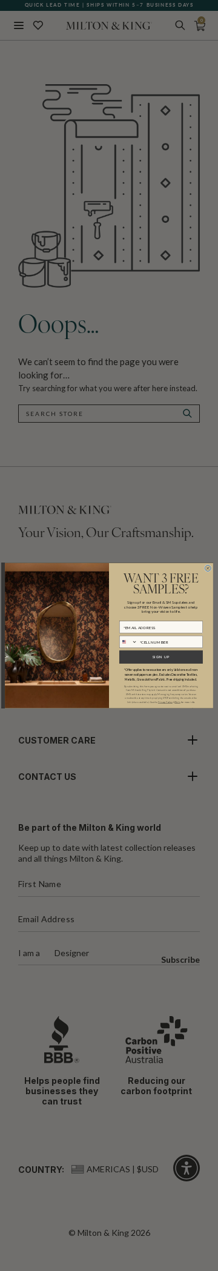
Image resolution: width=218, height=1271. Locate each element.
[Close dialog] (208, 568)
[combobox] (128, 641)
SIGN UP (161, 657)
